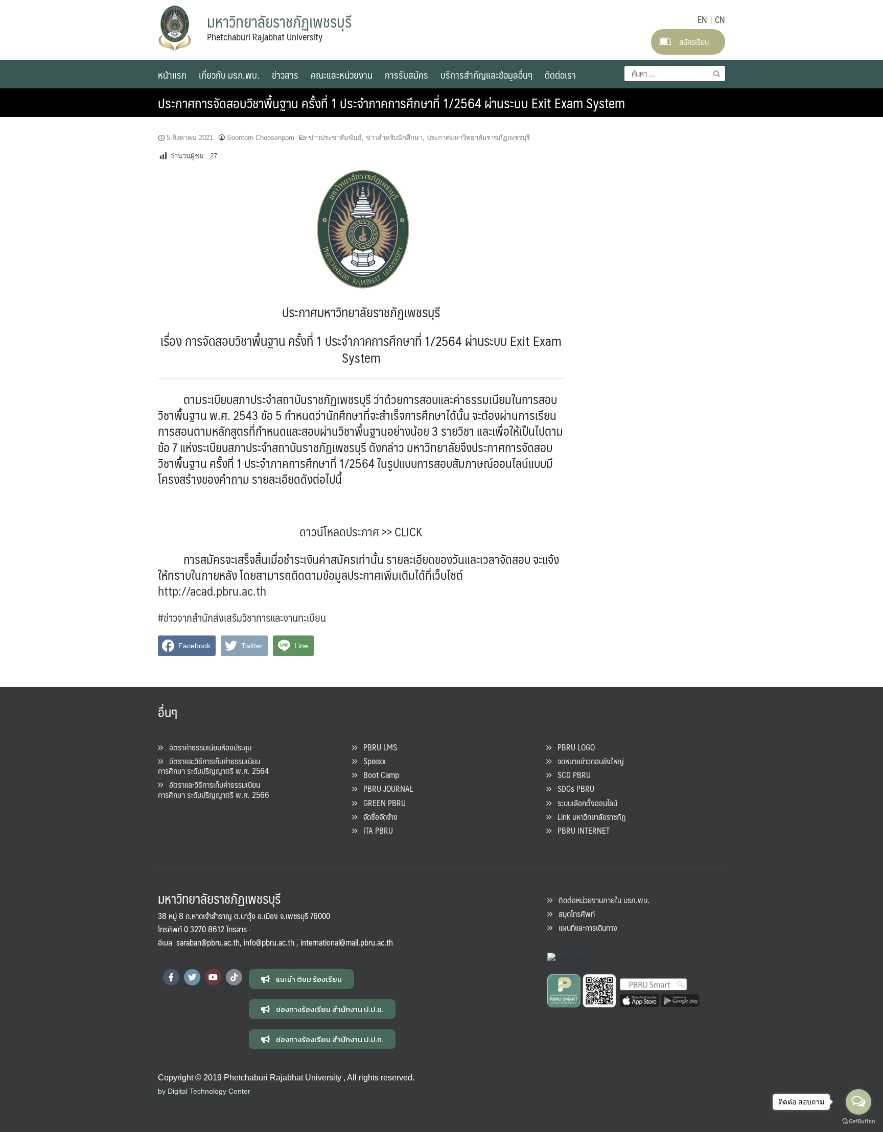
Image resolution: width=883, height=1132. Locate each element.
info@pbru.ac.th (269, 942)
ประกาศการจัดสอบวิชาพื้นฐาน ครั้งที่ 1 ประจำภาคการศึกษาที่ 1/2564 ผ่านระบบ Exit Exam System (391, 102)
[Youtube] (213, 977)
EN (702, 19)
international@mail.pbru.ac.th (346, 942)
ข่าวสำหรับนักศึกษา (394, 138)
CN (720, 19)
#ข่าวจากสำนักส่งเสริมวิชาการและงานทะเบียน (242, 617)
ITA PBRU (375, 830)
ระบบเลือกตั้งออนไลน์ (584, 803)
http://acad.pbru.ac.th (212, 590)
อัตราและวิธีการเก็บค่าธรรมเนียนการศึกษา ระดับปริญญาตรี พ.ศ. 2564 (213, 765)
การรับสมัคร (406, 74)
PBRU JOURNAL (385, 788)
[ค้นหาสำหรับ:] (674, 73)
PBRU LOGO (573, 747)
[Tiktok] (234, 977)
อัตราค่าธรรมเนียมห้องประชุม (207, 747)
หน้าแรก (172, 74)
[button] (301, 979)
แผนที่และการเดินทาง (584, 927)
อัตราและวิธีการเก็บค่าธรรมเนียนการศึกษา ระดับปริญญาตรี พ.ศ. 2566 (213, 789)
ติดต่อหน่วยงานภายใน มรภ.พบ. (600, 900)
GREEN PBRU (381, 803)
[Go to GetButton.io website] (858, 1121)
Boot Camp (378, 775)
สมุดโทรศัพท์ (573, 914)
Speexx (371, 761)
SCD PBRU (571, 775)
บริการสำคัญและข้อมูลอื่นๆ (486, 74)
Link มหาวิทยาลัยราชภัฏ (588, 816)
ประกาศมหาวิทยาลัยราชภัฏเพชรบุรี (478, 138)
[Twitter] (192, 977)
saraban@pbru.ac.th (208, 942)
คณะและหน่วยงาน (342, 74)
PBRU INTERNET (580, 830)
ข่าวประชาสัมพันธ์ (335, 138)
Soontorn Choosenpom (260, 138)
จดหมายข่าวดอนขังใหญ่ (587, 761)
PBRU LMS (377, 747)
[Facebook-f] (171, 977)
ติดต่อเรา (560, 74)
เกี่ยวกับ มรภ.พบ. (229, 74)
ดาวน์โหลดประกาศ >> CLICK (361, 531)
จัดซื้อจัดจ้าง (377, 816)
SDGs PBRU (572, 788)
